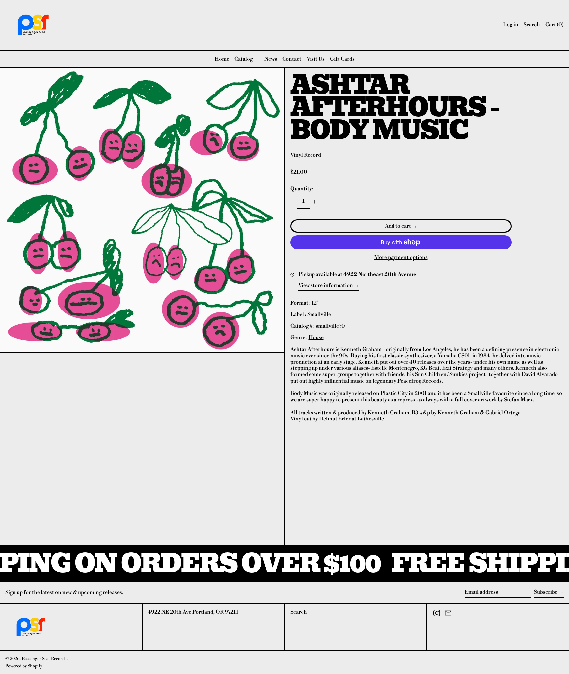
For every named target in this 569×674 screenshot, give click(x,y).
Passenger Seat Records (44, 658)
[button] (532, 25)
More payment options (401, 258)
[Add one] (314, 201)
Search (298, 612)
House (316, 337)
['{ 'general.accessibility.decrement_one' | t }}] (292, 201)
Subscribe (545, 592)
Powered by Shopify (23, 666)
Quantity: (301, 188)
